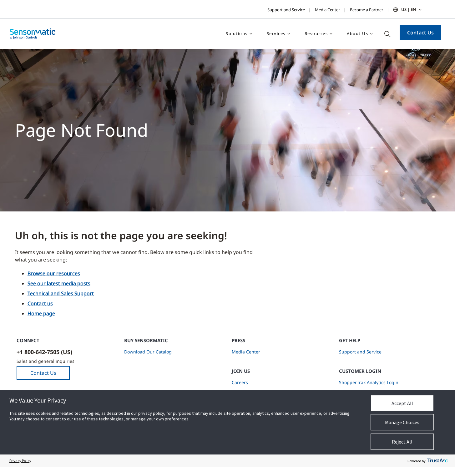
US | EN (408, 9)
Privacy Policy (20, 460)
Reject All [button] (402, 442)
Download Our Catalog (148, 352)
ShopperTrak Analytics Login (368, 382)
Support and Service (286, 10)
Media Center (327, 10)
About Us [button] (357, 33)
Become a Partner (366, 10)
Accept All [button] (402, 403)
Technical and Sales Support (61, 293)
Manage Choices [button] (402, 422)
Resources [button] (316, 33)
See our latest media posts (59, 283)
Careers (240, 382)
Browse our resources (54, 273)
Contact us (40, 303)
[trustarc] (437, 460)
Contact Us (420, 32)
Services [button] (276, 33)
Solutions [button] (237, 33)
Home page (41, 313)
